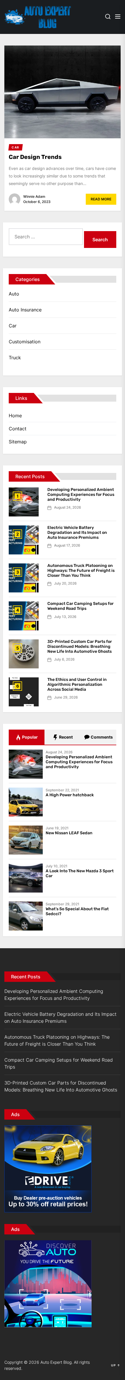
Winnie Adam (34, 196)
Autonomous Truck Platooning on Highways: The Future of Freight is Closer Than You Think (81, 570)
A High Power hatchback (70, 795)
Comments (101, 737)
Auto (14, 294)
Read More (101, 199)
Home (15, 415)
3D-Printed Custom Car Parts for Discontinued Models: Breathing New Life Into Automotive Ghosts (79, 646)
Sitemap (18, 442)
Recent (65, 737)
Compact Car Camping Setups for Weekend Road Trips (80, 606)
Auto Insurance (25, 310)
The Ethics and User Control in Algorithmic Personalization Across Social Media (77, 684)
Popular (29, 737)
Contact (17, 428)
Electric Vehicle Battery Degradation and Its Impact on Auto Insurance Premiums (77, 532)
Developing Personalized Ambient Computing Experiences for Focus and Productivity (80, 494)
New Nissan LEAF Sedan (69, 832)
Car (13, 326)
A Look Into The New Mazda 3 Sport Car (80, 873)
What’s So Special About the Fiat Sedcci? (77, 911)
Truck (15, 357)
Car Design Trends (35, 156)
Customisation (24, 341)
